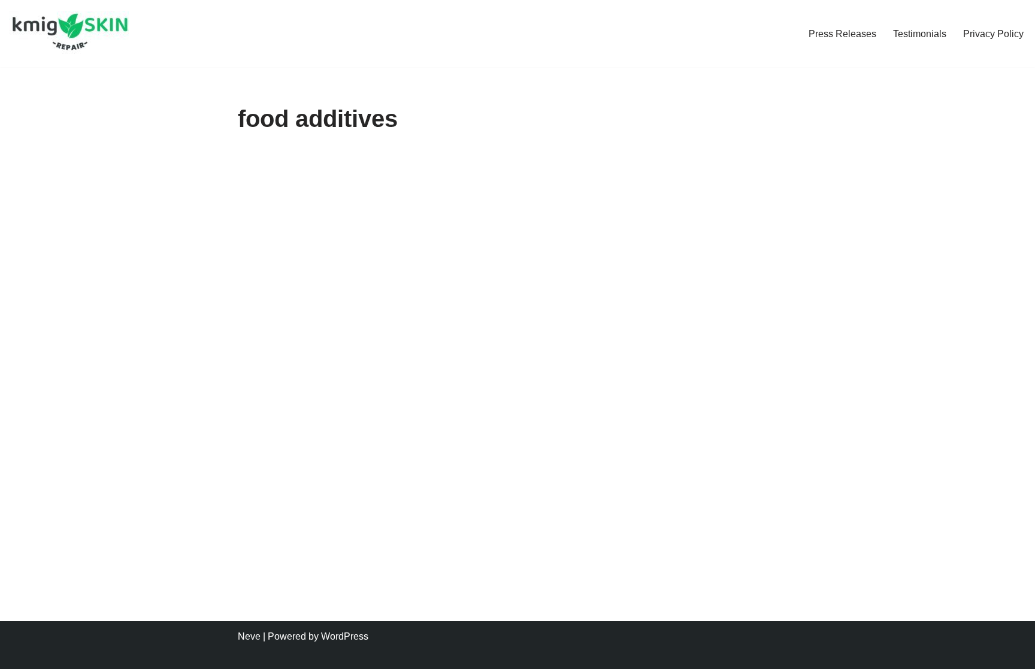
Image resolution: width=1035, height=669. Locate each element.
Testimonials (919, 34)
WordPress (344, 636)
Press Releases (842, 34)
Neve (249, 636)
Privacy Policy (993, 34)
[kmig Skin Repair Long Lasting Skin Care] (72, 33)
